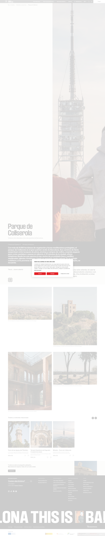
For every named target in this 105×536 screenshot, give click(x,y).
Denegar (52, 273)
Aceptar (40, 273)
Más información (37, 270)
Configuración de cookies (65, 273)
